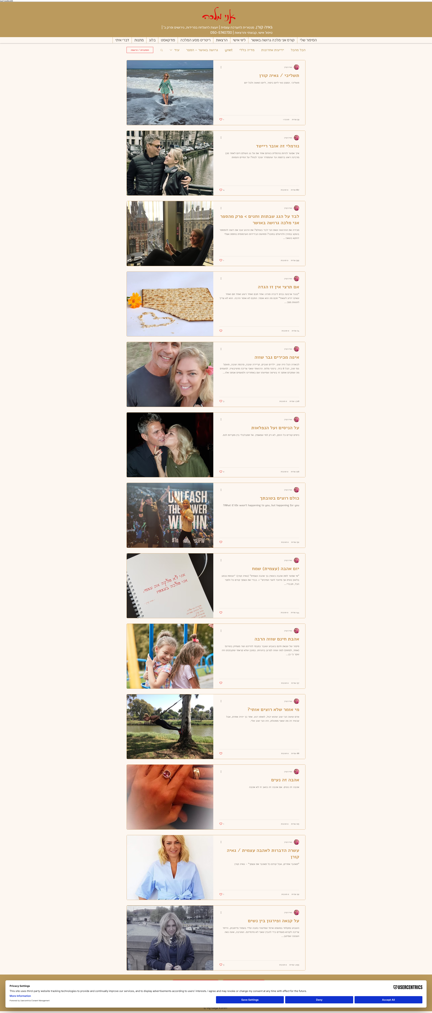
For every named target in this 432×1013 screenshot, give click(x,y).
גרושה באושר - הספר (202, 50)
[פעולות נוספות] (220, 67)
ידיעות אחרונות (272, 50)
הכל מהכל (298, 50)
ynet (229, 50)
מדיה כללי (246, 50)
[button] (161, 50)
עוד (176, 50)
